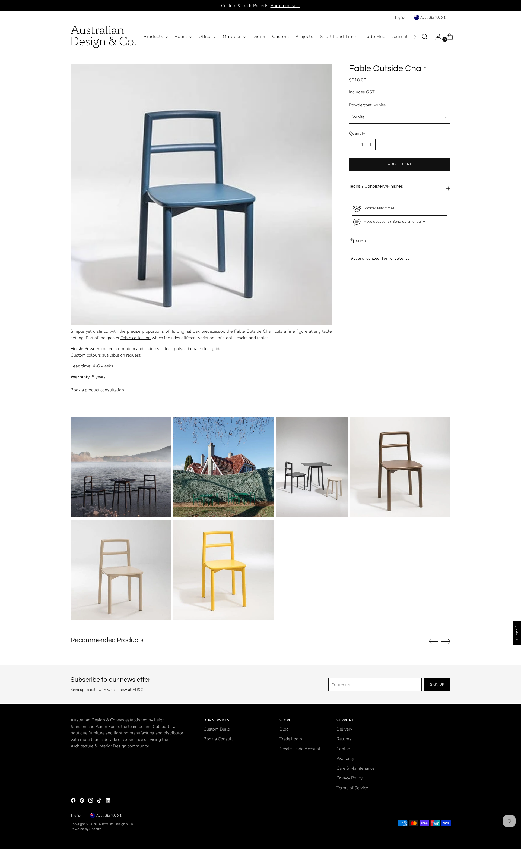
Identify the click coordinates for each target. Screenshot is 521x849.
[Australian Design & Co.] (103, 37)
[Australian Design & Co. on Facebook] (74, 801)
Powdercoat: (367, 105)
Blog (284, 729)
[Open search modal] (424, 36)
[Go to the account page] (436, 36)
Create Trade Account (299, 749)
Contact (343, 749)
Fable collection (135, 338)
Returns (343, 739)
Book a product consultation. (98, 390)
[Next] (415, 36)
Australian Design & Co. (116, 824)
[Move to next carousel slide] (445, 641)
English (400, 17)
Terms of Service (352, 788)
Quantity (357, 133)
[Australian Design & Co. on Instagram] (91, 801)
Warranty (345, 759)
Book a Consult (218, 739)
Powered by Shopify (86, 828)
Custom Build (217, 729)
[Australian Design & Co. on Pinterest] (82, 801)
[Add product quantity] (354, 144)
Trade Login (290, 739)
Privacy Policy (349, 778)
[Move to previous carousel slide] (433, 641)
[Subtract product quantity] (370, 144)
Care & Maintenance (355, 768)
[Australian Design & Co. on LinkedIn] (108, 801)
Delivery (344, 729)
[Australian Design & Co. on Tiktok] (100, 801)
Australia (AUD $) (433, 17)
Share (362, 240)
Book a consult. (285, 6)
